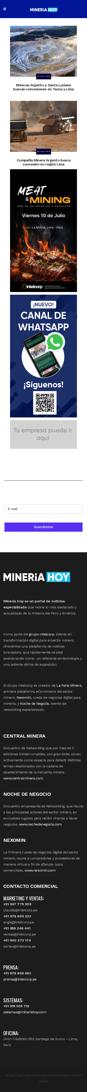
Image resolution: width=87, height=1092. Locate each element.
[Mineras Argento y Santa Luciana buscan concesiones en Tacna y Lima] (43, 51)
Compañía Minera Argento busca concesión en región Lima (43, 162)
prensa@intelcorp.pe (20, 979)
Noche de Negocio (34, 703)
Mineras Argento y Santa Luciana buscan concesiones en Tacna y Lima (43, 87)
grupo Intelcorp (41, 634)
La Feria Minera (68, 685)
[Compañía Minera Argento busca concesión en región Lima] (43, 126)
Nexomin (24, 697)
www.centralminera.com (23, 778)
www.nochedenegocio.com (40, 824)
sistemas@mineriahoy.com (24, 1012)
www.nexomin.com (40, 870)
